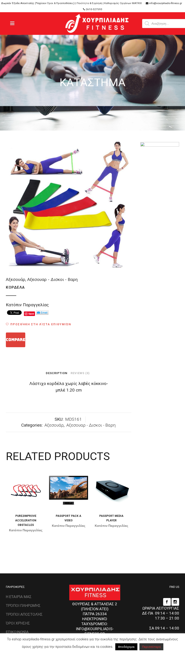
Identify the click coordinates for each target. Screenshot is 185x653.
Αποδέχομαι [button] (126, 646)
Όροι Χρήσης (18, 623)
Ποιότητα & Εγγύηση (89, 3)
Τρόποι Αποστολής (24, 614)
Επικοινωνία (17, 632)
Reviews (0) (80, 373)
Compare (15, 339)
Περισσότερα (151, 646)
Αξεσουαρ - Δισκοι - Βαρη (52, 279)
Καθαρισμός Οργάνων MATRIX (123, 3)
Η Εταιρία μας (19, 596)
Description (56, 373)
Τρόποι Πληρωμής (23, 605)
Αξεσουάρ (15, 279)
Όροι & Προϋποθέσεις (60, 3)
